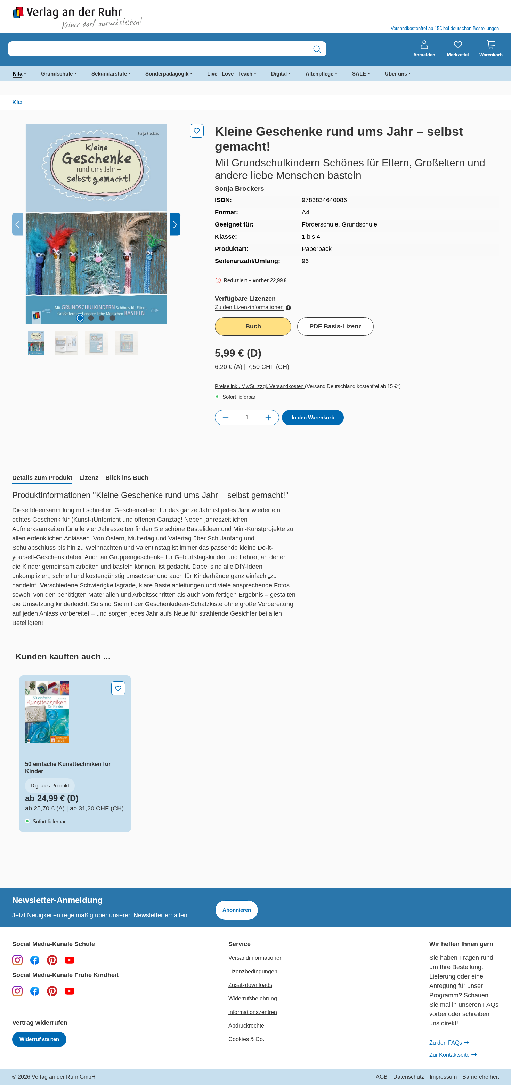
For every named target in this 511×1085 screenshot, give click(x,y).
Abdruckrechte (246, 1026)
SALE (359, 74)
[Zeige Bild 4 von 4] (112, 318)
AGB (382, 1077)
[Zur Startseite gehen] (130, 18)
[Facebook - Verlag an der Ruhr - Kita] (35, 990)
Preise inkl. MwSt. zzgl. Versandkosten (260, 386)
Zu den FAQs (445, 1043)
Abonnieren (236, 910)
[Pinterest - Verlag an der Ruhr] (52, 959)
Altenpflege (319, 74)
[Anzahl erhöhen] (268, 417)
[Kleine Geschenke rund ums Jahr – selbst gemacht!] (96, 224)
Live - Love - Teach (229, 74)
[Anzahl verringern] (225, 417)
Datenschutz (408, 1077)
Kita (17, 74)
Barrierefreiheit (480, 1077)
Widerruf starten (39, 1039)
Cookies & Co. (246, 1039)
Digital (279, 74)
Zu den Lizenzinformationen (249, 307)
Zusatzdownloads (250, 985)
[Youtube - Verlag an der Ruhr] (69, 959)
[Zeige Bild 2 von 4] (91, 318)
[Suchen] (317, 49)
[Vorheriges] (17, 224)
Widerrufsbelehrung (252, 998)
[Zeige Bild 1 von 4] (80, 318)
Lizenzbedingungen (252, 971)
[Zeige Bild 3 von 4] (102, 318)
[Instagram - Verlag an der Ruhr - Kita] (17, 990)
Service (239, 944)
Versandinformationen (255, 958)
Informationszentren (252, 1012)
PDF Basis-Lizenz (335, 326)
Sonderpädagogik (166, 74)
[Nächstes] (175, 224)
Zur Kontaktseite (449, 1055)
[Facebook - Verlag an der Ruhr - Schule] (35, 959)
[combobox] (158, 49)
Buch (253, 326)
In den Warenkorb (313, 417)
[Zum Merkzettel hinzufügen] (197, 131)
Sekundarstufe (109, 74)
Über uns (396, 74)
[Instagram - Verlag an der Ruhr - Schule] (17, 959)
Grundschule (57, 74)
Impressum (443, 1077)
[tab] (42, 478)
